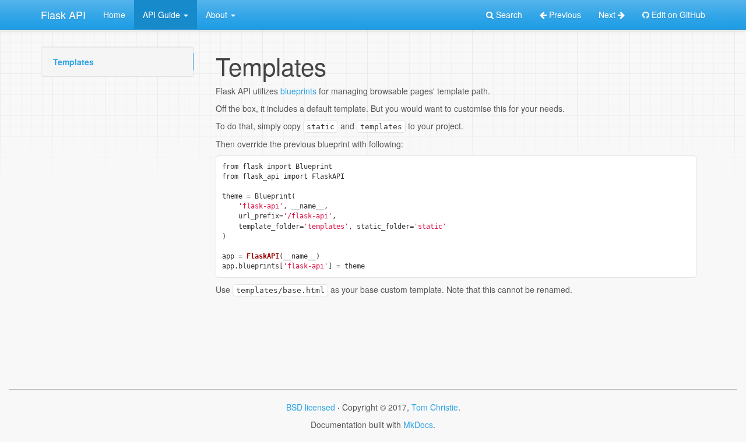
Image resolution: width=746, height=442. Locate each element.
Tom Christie (434, 407)
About (218, 14)
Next (608, 14)
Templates (73, 62)
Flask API (63, 14)
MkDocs (418, 424)
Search (508, 14)
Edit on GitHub (677, 14)
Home (114, 14)
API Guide (162, 14)
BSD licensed (310, 407)
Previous (564, 14)
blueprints (298, 91)
